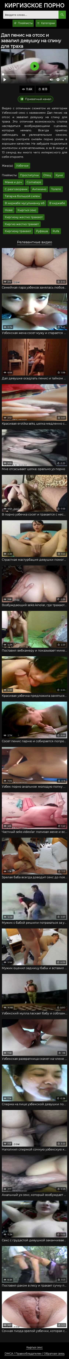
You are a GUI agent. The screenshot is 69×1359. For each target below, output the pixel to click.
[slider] (27, 74)
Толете (56, 189)
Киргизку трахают (18, 231)
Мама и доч (13, 182)
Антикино (39, 189)
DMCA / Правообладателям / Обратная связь (35, 1353)
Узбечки (22, 165)
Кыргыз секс (26, 210)
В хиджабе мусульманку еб (25, 203)
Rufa (56, 231)
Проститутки (29, 175)
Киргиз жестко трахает (22, 224)
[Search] (62, 15)
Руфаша (42, 231)
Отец (47, 175)
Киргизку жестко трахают (24, 217)
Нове (9, 210)
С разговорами (16, 189)
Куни (59, 175)
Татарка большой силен (22, 196)
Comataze (34, 182)
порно (34, 6)
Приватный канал (38, 99)
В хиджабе (57, 203)
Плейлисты (25, 23)
